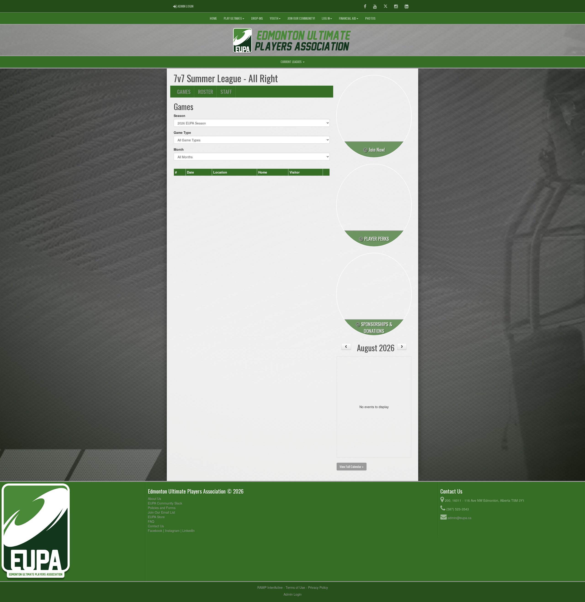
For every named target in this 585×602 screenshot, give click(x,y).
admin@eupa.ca (459, 517)
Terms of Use (295, 587)
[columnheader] (180, 172)
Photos (370, 18)
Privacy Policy (318, 587)
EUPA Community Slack (165, 503)
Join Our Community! (301, 18)
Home (213, 18)
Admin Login (293, 594)
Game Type (182, 132)
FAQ (151, 521)
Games (184, 91)
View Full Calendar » (352, 466)
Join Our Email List (161, 512)
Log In (326, 18)
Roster (205, 91)
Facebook (155, 530)
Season (179, 115)
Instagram (172, 530)
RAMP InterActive (270, 587)
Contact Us (156, 526)
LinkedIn (188, 530)
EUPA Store (156, 517)
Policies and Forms (162, 507)
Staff (226, 91)
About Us (154, 498)
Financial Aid (347, 18)
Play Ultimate (233, 18)
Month (179, 149)
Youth (274, 18)
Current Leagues (291, 62)
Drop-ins (257, 18)
